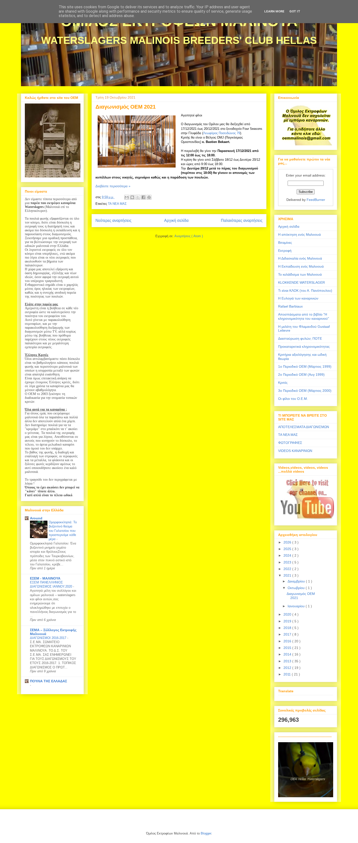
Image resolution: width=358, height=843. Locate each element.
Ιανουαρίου (297, 606)
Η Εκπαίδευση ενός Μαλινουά (301, 266)
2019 (287, 621)
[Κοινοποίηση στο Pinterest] (149, 197)
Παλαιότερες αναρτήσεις (242, 220)
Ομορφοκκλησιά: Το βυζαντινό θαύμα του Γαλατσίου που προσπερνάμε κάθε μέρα (63, 530)
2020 (287, 614)
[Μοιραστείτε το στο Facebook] (143, 197)
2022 (287, 569)
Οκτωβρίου (297, 588)
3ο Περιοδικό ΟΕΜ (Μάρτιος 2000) (304, 391)
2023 (287, 562)
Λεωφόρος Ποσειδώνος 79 (221, 133)
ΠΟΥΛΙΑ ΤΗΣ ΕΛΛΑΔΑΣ (48, 681)
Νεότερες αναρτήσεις (113, 220)
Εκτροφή (285, 251)
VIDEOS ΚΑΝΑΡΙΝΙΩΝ (295, 451)
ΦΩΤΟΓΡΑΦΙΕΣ (290, 443)
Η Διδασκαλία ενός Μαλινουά (300, 258)
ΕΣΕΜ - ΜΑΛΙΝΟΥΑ (45, 578)
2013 (287, 661)
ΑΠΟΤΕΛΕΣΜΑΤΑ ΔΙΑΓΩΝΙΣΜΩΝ (303, 427)
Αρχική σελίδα (176, 220)
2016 (287, 641)
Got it (294, 11)
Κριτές (283, 382)
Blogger (206, 833)
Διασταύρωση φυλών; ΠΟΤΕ (300, 338)
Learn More (274, 11)
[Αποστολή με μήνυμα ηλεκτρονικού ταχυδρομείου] (126, 197)
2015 (287, 648)
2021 (287, 575)
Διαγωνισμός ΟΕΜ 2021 (125, 107)
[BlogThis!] (132, 197)
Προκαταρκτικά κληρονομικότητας (304, 346)
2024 (287, 555)
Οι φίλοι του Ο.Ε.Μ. (293, 399)
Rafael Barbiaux (290, 306)
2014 (287, 654)
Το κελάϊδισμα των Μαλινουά (300, 274)
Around (36, 518)
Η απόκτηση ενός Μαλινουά (299, 234)
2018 (287, 628)
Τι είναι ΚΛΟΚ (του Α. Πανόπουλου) (305, 290)
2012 (287, 668)
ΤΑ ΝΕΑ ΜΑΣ (117, 204)
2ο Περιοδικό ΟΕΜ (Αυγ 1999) (301, 374)
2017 (287, 634)
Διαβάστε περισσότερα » (112, 186)
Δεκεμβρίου (297, 581)
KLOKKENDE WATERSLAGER (301, 282)
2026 (287, 542)
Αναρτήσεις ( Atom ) (188, 236)
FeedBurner (316, 200)
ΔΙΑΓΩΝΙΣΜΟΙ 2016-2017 (48, 638)
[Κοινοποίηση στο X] (137, 197)
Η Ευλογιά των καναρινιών (298, 298)
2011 (287, 674)
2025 (287, 549)
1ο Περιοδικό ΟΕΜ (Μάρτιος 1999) (304, 366)
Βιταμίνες (285, 242)
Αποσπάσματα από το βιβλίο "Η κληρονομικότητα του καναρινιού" (303, 316)
